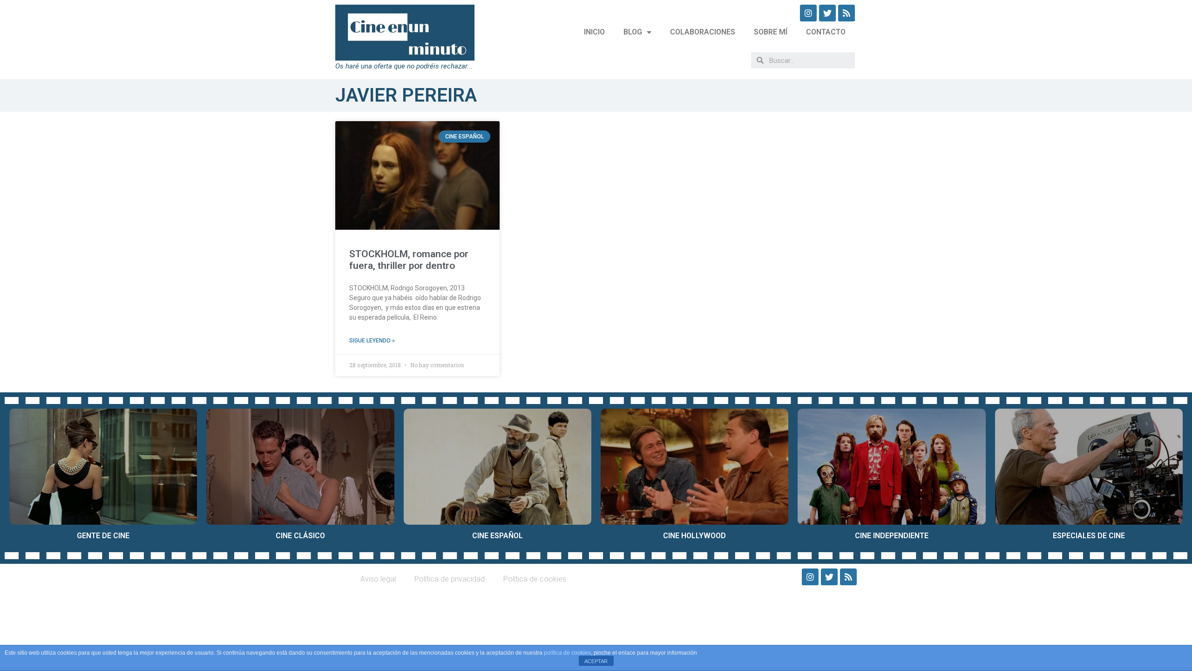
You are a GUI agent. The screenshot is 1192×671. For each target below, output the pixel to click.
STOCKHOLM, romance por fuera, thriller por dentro (408, 259)
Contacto (826, 31)
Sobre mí (770, 31)
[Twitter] (827, 13)
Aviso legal (378, 579)
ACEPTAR (596, 661)
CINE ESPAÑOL (497, 535)
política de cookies (567, 653)
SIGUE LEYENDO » (372, 340)
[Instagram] (808, 13)
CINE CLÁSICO (300, 535)
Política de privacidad (449, 579)
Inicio (594, 31)
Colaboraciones (702, 31)
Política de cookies (534, 579)
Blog (632, 31)
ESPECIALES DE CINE (1089, 535)
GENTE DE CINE (103, 535)
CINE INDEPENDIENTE (891, 535)
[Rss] (846, 13)
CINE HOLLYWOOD (694, 535)
